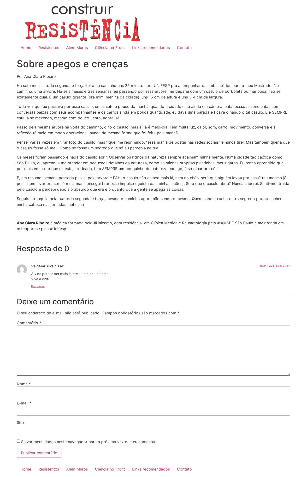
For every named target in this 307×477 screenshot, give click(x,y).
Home (25, 47)
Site (20, 422)
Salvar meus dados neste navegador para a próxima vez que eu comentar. (88, 442)
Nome (24, 384)
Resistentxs (48, 47)
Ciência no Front (110, 47)
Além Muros (77, 47)
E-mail (24, 403)
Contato (184, 47)
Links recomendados (151, 47)
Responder (38, 286)
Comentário (29, 323)
